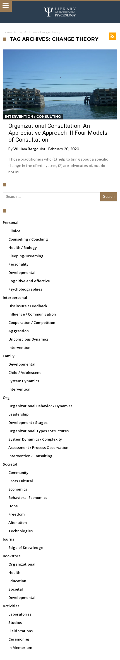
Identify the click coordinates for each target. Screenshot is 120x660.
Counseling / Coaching (28, 239)
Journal (9, 539)
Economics (17, 489)
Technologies (20, 530)
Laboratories (19, 614)
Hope (13, 505)
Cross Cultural (20, 480)
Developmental (21, 272)
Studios (15, 622)
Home (7, 32)
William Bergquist (29, 149)
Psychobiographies (25, 289)
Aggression (18, 330)
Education (17, 580)
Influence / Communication (32, 314)
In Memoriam (20, 647)
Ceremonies (19, 639)
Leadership (18, 414)
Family (9, 355)
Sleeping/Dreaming (26, 255)
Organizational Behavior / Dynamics (40, 405)
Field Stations (20, 630)
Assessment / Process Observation (38, 447)
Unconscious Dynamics (28, 339)
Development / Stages (27, 422)
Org (6, 397)
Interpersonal (15, 297)
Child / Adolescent (24, 372)
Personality (18, 264)
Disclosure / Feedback (27, 305)
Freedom (16, 514)
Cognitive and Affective (29, 280)
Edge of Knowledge (25, 547)
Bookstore (12, 555)
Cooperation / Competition (31, 322)
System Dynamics (23, 380)
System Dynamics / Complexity (35, 439)
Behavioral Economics (27, 497)
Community (18, 472)
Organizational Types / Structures (38, 430)
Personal (10, 222)
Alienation (17, 522)
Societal (10, 464)
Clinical (14, 230)
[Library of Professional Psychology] (60, 6)
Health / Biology (22, 247)
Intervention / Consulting (33, 116)
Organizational (21, 564)
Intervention (19, 347)
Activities (11, 605)
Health (14, 572)
